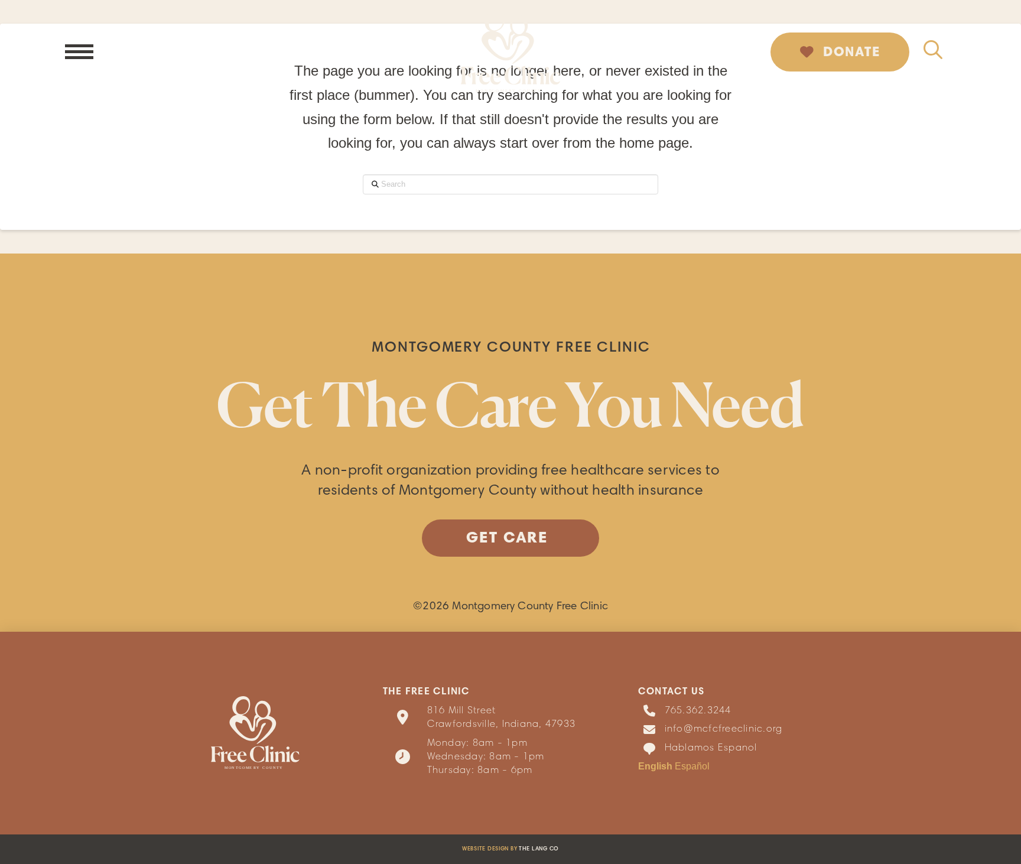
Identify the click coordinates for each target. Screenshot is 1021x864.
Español (692, 766)
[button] (79, 52)
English (655, 766)
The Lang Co (539, 849)
